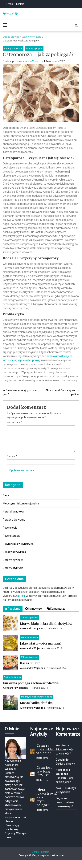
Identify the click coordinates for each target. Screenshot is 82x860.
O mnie (9, 4)
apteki (21, 595)
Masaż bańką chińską (36, 702)
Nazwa (12, 456)
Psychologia (10, 527)
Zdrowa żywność (13, 559)
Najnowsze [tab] (35, 608)
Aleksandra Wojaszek (31, 61)
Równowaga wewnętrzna (18, 543)
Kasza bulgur (30, 663)
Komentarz (14, 422)
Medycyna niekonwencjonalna (21, 503)
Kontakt (20, 4)
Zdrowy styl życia (34, 48)
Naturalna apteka (13, 511)
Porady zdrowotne (13, 48)
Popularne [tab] (13, 608)
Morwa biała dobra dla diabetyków (46, 623)
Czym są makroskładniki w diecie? (48, 749)
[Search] (76, 25)
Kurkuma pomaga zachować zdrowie (31, 683)
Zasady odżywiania (14, 551)
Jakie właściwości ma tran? (41, 643)
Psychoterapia (11, 535)
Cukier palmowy (65, 763)
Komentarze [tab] (57, 608)
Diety (6, 495)
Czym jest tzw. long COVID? (44, 771)
